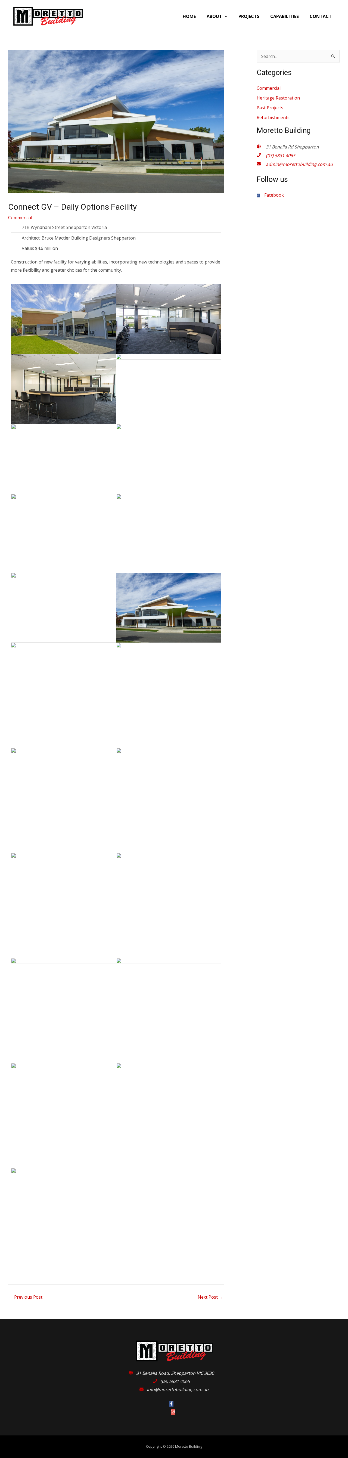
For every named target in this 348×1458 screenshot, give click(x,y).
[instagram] (174, 1412)
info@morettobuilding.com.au (178, 1389)
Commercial (20, 218)
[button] (225, 16)
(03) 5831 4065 (280, 156)
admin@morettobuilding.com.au (299, 164)
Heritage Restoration (278, 98)
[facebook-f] (174, 1404)
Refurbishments (273, 117)
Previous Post (25, 1297)
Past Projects (270, 108)
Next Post (210, 1297)
